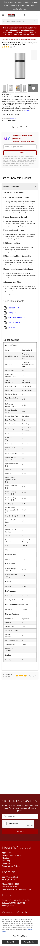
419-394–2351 (13, 884)
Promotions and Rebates (11, 855)
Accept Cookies (29, 942)
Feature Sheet (13, 308)
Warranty (11, 328)
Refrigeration (14, 39)
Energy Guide (13, 313)
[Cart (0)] (36, 14)
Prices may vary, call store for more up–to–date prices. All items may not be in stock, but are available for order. (20, 5)
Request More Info (21, 127)
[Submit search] (34, 21)
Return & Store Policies (11, 866)
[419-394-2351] (30, 14)
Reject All (10, 942)
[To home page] (14, 14)
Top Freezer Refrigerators (28, 39)
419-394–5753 (11, 887)
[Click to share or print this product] (34, 52)
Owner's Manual (14, 323)
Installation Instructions (16, 318)
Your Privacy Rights (20, 936)
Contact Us (6, 863)
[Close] (37, 919)
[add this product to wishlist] (34, 57)
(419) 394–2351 (30, 32)
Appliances (5, 39)
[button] (3, 14)
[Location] (24, 14)
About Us (5, 858)
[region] (20, 931)
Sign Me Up (20, 831)
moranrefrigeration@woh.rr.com (19, 889)
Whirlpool (13, 119)
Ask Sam (20, 153)
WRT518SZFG (11, 121)
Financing (6, 861)
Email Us (8, 34)
